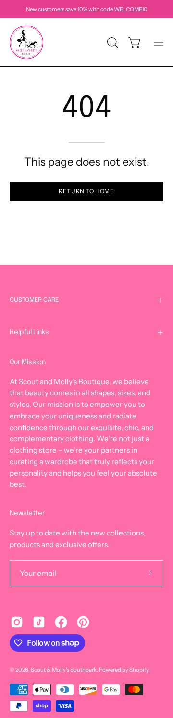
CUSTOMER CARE (34, 300)
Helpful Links (29, 332)
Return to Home (86, 191)
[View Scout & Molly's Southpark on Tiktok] (39, 622)
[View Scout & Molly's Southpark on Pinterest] (83, 622)
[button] (111, 42)
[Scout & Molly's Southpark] (26, 42)
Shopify (138, 669)
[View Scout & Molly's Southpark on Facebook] (61, 622)
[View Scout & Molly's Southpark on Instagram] (17, 622)
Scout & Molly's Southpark (64, 669)
